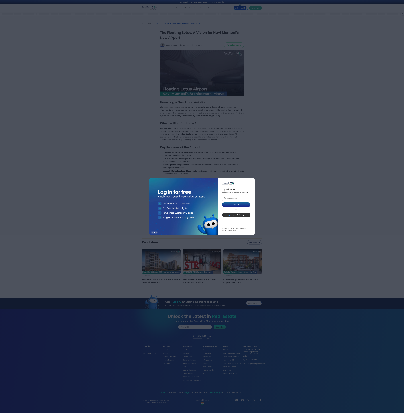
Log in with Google (238, 215)
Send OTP (236, 205)
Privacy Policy (232, 230)
